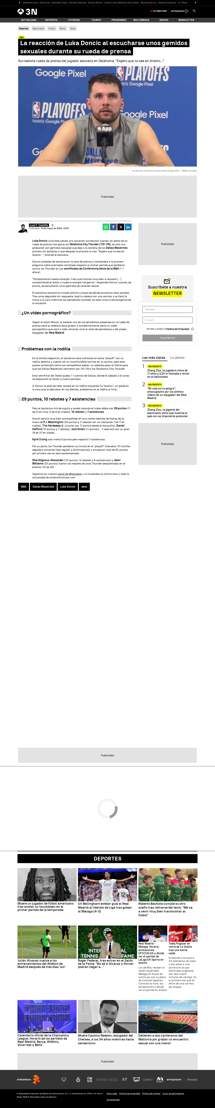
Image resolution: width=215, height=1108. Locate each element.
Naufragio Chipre (59, 3)
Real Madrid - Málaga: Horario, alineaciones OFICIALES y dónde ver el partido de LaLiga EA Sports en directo (151, 953)
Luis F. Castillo (39, 225)
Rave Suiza (45, 3)
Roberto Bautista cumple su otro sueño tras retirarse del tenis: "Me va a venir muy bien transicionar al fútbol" (165, 909)
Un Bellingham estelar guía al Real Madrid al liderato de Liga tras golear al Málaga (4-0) (105, 907)
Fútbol (52, 28)
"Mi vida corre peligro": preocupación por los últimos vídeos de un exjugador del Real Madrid (167, 393)
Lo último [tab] (177, 358)
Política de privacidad (129, 1093)
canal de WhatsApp (69, 474)
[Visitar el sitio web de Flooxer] (192, 1079)
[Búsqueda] (194, 11)
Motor (63, 28)
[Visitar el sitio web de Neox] (90, 1079)
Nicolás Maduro (95, 3)
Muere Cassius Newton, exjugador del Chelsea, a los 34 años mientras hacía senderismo (106, 1039)
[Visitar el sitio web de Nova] (101, 1079)
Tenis (72, 28)
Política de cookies (151, 1093)
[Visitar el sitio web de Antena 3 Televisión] (66, 1079)
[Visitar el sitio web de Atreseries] (125, 1079)
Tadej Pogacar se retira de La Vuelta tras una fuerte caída (180, 948)
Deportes (51, 20)
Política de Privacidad (177, 329)
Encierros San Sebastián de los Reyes (121, 3)
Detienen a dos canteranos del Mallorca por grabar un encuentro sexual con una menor (163, 1039)
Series (163, 20)
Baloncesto (38, 28)
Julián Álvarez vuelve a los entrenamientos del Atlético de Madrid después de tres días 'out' (41, 963)
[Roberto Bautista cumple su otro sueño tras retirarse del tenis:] (168, 884)
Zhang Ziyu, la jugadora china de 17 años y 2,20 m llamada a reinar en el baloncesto (168, 373)
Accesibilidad (113, 1099)
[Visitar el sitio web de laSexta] (78, 1079)
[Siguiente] (195, 3)
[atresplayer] (180, 11)
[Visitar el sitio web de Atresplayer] (176, 1079)
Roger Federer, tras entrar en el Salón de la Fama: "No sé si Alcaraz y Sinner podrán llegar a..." (106, 963)
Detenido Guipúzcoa (167, 3)
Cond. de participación (173, 1093)
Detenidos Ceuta (30, 3)
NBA (23, 486)
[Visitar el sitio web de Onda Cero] (137, 1079)
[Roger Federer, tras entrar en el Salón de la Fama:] (107, 942)
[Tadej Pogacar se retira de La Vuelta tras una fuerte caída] (183, 934)
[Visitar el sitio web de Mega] (113, 1079)
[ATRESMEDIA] (28, 1079)
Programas (119, 20)
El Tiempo (182, 3)
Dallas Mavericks (43, 486)
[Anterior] (19, 3)
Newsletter (186, 20)
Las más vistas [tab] (153, 358)
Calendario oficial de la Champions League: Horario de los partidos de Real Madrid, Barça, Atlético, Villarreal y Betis (43, 1040)
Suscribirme (167, 337)
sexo (84, 486)
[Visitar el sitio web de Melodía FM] (160, 1079)
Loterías (74, 20)
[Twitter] (52, 225)
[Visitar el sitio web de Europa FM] (148, 1079)
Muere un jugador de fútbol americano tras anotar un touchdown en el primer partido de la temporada (45, 906)
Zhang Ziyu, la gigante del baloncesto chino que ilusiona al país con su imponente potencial (167, 413)
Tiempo (96, 20)
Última (160, 11)
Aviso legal (112, 1093)
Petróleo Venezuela (78, 3)
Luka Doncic (67, 486)
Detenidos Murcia (148, 3)
